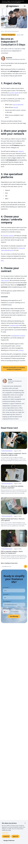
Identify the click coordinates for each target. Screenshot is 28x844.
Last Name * (6, 594)
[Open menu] (24, 6)
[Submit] (25, 566)
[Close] (25, 823)
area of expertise (18, 104)
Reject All (15, 836)
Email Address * (7, 601)
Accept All (6, 836)
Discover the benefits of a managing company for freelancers (14, 368)
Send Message (14, 616)
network (21, 151)
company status (14, 325)
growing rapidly (14, 93)
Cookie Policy (5, 832)
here (2, 260)
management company (18, 335)
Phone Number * (7, 608)
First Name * (6, 587)
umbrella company (8, 235)
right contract (5, 280)
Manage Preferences (9, 840)
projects (21, 350)
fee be (16, 107)
